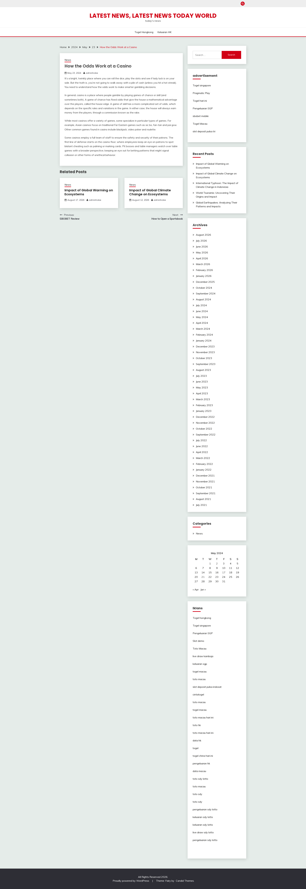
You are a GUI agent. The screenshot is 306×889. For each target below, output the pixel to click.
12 (237, 568)
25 (230, 576)
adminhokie (92, 72)
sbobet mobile (201, 116)
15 (210, 572)
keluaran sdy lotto (203, 817)
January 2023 (203, 411)
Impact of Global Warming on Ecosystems (89, 192)
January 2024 (203, 340)
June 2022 (202, 446)
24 (223, 576)
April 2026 (202, 258)
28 (203, 581)
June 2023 (202, 381)
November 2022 (205, 422)
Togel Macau (200, 123)
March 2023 (203, 399)
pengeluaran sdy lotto (205, 840)
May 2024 (202, 317)
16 (217, 572)
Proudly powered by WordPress (131, 880)
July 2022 (201, 440)
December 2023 (205, 346)
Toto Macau (199, 648)
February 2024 (204, 334)
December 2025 (205, 281)
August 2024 (203, 299)
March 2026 (203, 264)
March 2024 (203, 328)
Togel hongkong (144, 32)
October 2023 (204, 358)
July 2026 (201, 240)
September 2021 (205, 493)
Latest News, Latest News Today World (153, 15)
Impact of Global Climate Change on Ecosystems (150, 192)
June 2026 (202, 246)
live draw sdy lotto (203, 832)
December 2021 (205, 475)
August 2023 (203, 369)
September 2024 (205, 293)
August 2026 (203, 234)
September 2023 (205, 364)
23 (217, 576)
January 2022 (203, 469)
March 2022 (203, 458)
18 (230, 572)
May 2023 (202, 387)
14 (203, 572)
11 (230, 568)
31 (223, 581)
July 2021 (201, 504)
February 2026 (204, 270)
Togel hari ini (200, 100)
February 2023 (204, 405)
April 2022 (202, 452)
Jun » (203, 589)
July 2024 (201, 305)
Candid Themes (185, 880)
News (68, 59)
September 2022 (205, 434)
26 (237, 576)
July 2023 (201, 375)
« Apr (196, 589)
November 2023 (205, 352)
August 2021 (203, 499)
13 (196, 572)
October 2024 (204, 287)
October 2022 (204, 428)
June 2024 (202, 311)
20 (196, 576)
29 (210, 581)
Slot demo (198, 640)
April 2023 (202, 393)
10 (223, 568)
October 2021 (204, 487)
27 (196, 581)
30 (217, 581)
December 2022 (205, 416)
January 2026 (203, 276)
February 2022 (204, 463)
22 (210, 576)
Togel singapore (202, 85)
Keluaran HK (164, 32)
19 (237, 572)
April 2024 (202, 322)
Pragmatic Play (201, 93)
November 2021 (205, 481)
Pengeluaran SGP (203, 108)
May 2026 (202, 252)
